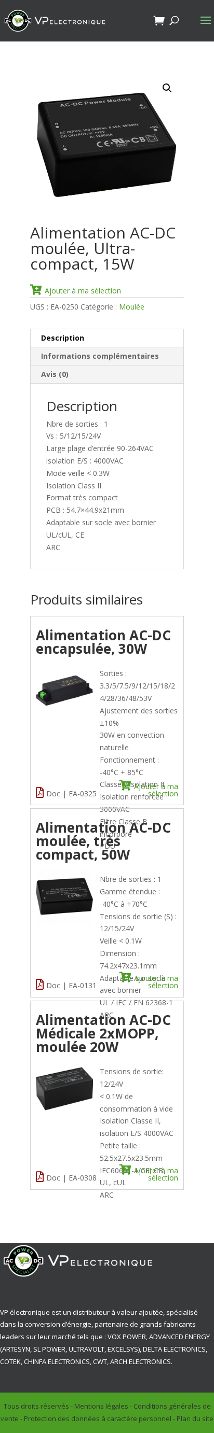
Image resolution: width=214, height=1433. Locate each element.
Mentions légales (101, 1406)
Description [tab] (62, 338)
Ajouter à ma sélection (83, 290)
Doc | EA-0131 (71, 985)
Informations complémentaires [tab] (100, 356)
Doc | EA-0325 (71, 793)
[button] (167, 88)
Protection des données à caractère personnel (97, 1418)
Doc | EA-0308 (71, 1178)
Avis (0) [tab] (55, 374)
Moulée (131, 307)
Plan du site (195, 1418)
